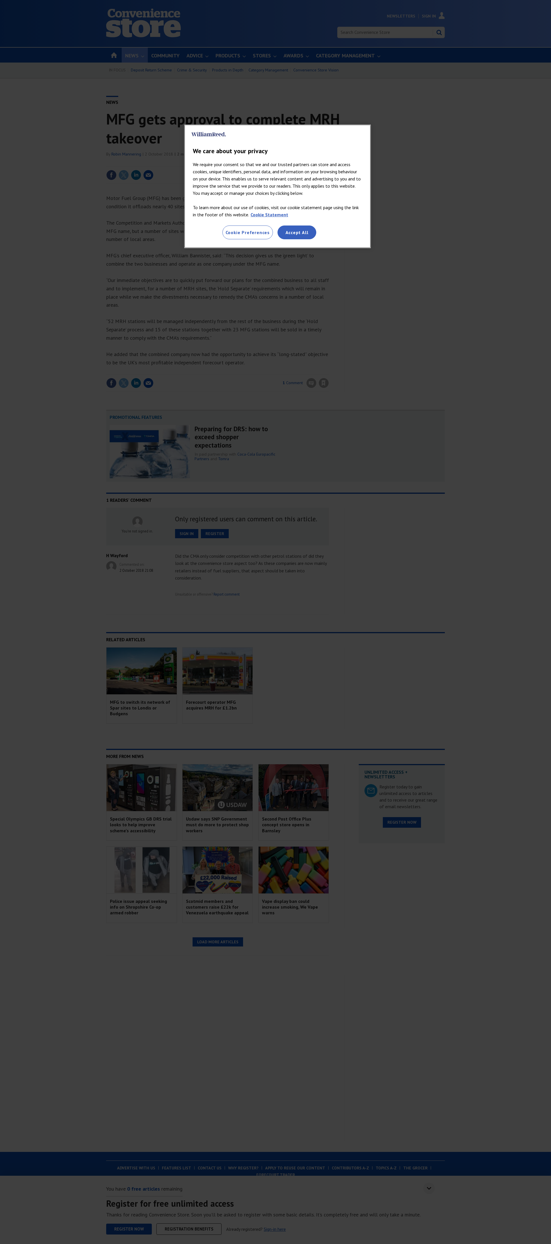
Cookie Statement (269, 214)
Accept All (297, 232)
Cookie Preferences (248, 232)
